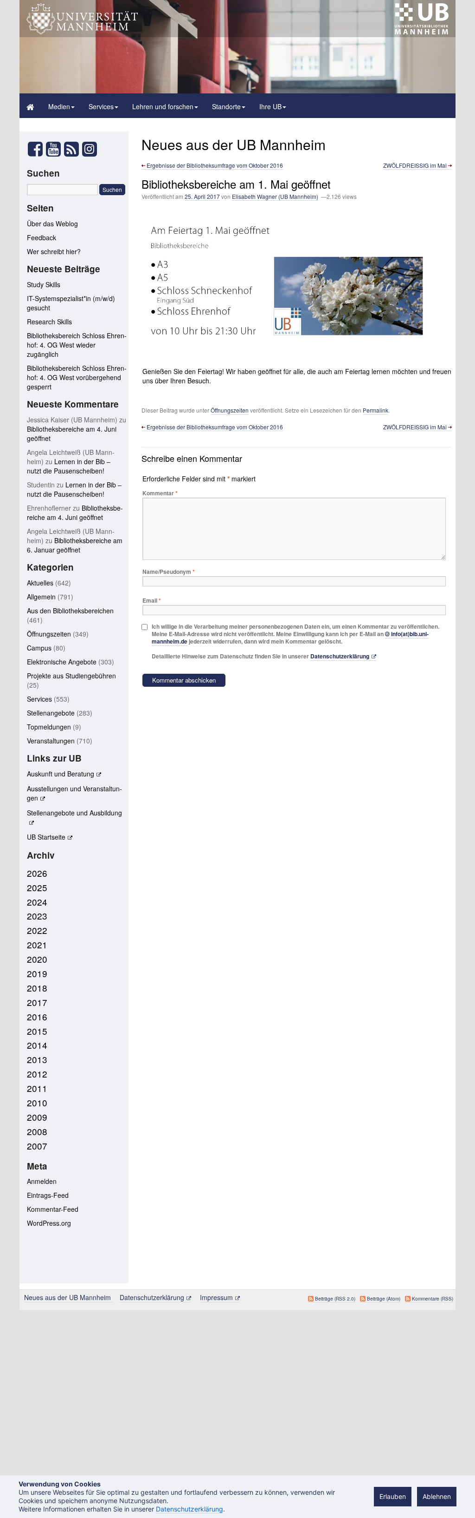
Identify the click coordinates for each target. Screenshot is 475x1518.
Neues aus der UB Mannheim (233, 144)
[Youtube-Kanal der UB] (53, 151)
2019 (37, 973)
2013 (37, 1059)
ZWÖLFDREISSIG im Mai (415, 165)
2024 (37, 901)
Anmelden (42, 1181)
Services (101, 106)
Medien (59, 106)
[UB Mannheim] (422, 32)
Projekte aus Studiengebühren (71, 675)
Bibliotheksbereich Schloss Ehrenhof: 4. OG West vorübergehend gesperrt (77, 377)
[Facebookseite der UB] (35, 151)
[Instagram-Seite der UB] (89, 149)
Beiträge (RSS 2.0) (335, 1298)
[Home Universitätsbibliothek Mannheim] (30, 105)
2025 (37, 887)
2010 (37, 1102)
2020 (37, 959)
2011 (37, 1088)
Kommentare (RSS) (432, 1298)
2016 (37, 1016)
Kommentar (160, 493)
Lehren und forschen (162, 106)
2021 (37, 944)
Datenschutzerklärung (339, 656)
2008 (37, 1131)
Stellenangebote (51, 712)
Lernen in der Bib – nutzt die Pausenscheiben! (68, 466)
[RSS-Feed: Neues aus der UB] (71, 151)
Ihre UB (270, 106)
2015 (37, 1031)
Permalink (375, 410)
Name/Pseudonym (168, 571)
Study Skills (43, 284)
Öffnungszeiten (230, 410)
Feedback (41, 237)
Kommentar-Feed (52, 1209)
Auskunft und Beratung (60, 773)
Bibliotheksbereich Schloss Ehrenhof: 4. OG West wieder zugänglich (77, 345)
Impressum (216, 1297)
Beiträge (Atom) (383, 1298)
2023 (37, 915)
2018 (37, 987)
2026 (37, 873)
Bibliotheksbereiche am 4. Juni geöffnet (75, 512)
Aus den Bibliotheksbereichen (70, 610)
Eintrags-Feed (48, 1195)
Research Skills (49, 321)
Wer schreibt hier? (54, 251)
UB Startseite (46, 836)
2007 (37, 1145)
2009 (37, 1117)
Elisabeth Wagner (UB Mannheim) (275, 196)
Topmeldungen (49, 726)
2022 (37, 930)
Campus (39, 647)
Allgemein (41, 596)
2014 (37, 1044)
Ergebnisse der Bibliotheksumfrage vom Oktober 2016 (214, 165)
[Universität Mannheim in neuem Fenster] (82, 32)
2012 (37, 1073)
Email (151, 600)
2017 (37, 1002)
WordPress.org (49, 1223)
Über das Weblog (52, 223)
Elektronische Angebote (61, 661)
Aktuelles (40, 582)
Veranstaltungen (51, 740)
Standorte (226, 106)
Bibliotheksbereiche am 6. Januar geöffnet (74, 545)
